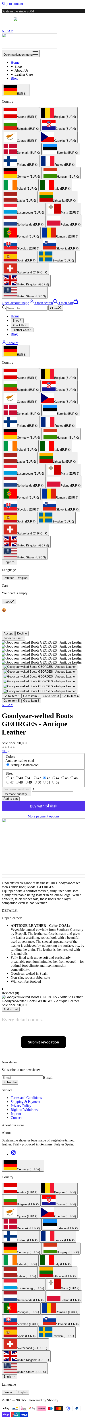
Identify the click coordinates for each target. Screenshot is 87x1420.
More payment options (43, 816)
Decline (22, 633)
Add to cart (11, 798)
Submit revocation (43, 1042)
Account (12, 343)
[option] (20, 113)
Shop (18, 66)
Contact (16, 1118)
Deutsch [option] (9, 577)
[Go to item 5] (39, 686)
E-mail (47, 1077)
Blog (14, 78)
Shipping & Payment (25, 1102)
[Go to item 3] (39, 676)
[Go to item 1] (39, 666)
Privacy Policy (21, 1106)
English (8, 562)
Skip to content (12, 4)
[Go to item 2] (39, 671)
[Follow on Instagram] (13, 1154)
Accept (8, 633)
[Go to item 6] (39, 691)
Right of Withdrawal (25, 1110)
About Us (21, 70)
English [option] (22, 577)
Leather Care (23, 74)
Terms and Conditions (26, 1098)
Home (15, 62)
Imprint (16, 1114)
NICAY (7, 705)
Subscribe (10, 1082)
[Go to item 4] (39, 681)
